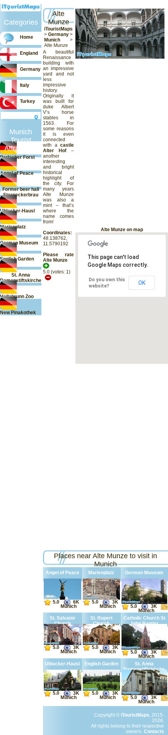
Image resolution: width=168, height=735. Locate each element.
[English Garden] (101, 689)
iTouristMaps (58, 29)
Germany (58, 34)
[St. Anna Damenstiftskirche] (144, 693)
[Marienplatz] (101, 598)
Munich (52, 40)
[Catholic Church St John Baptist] (144, 648)
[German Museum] (144, 602)
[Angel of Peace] (62, 598)
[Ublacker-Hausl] (62, 689)
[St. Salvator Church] (62, 643)
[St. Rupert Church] (101, 643)
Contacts (154, 731)
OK (141, 283)
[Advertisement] (46, 143)
